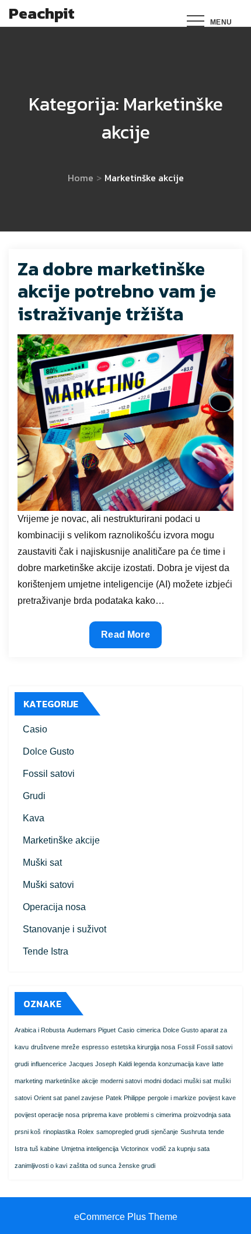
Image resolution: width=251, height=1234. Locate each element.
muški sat (197, 1080)
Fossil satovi (49, 774)
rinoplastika (59, 1131)
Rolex (86, 1131)
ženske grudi (136, 1165)
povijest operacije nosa (47, 1114)
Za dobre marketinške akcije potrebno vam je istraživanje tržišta (117, 291)
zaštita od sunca (92, 1165)
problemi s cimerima (153, 1114)
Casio (35, 729)
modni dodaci (163, 1080)
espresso (95, 1046)
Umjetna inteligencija (89, 1148)
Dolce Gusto (48, 751)
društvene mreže (55, 1046)
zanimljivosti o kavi (41, 1165)
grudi (22, 1063)
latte (218, 1063)
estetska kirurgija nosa (143, 1046)
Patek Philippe (125, 1097)
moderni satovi (121, 1080)
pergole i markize (172, 1097)
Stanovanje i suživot (64, 929)
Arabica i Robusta (40, 1029)
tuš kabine (44, 1148)
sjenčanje (164, 1131)
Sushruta (193, 1131)
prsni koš (28, 1131)
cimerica (149, 1029)
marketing (29, 1080)
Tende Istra (45, 951)
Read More (128, 638)
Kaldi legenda (137, 1063)
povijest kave (217, 1097)
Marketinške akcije (61, 840)
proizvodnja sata (207, 1114)
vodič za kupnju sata (180, 1148)
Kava (33, 818)
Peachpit (42, 13)
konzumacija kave (184, 1063)
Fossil (185, 1046)
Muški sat (42, 862)
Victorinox (135, 1148)
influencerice (49, 1063)
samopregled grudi (122, 1131)
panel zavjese (83, 1097)
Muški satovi (48, 885)
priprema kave (102, 1114)
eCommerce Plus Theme (125, 1217)
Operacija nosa (54, 907)
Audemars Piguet (91, 1029)
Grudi (34, 796)
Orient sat (48, 1097)
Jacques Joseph (92, 1063)
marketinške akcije (71, 1080)
